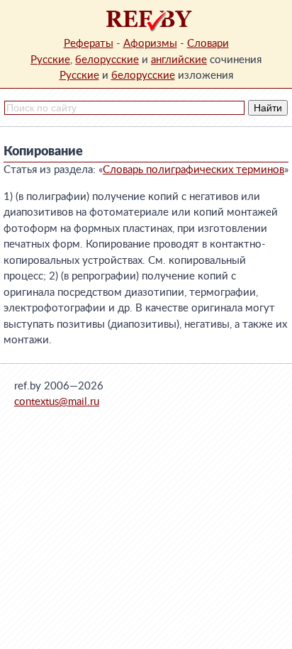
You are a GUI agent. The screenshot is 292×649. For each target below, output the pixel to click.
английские (179, 60)
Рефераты (88, 43)
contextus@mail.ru (56, 401)
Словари (208, 43)
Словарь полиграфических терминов (193, 170)
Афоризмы (150, 43)
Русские (50, 60)
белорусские (107, 60)
